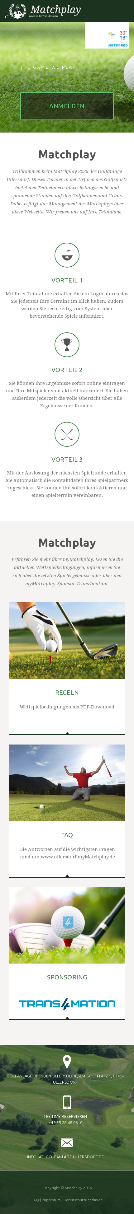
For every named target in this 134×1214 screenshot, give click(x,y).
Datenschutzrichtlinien (83, 1200)
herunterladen (67, 704)
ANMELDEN (67, 106)
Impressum (51, 1200)
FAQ (35, 1200)
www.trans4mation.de (67, 979)
